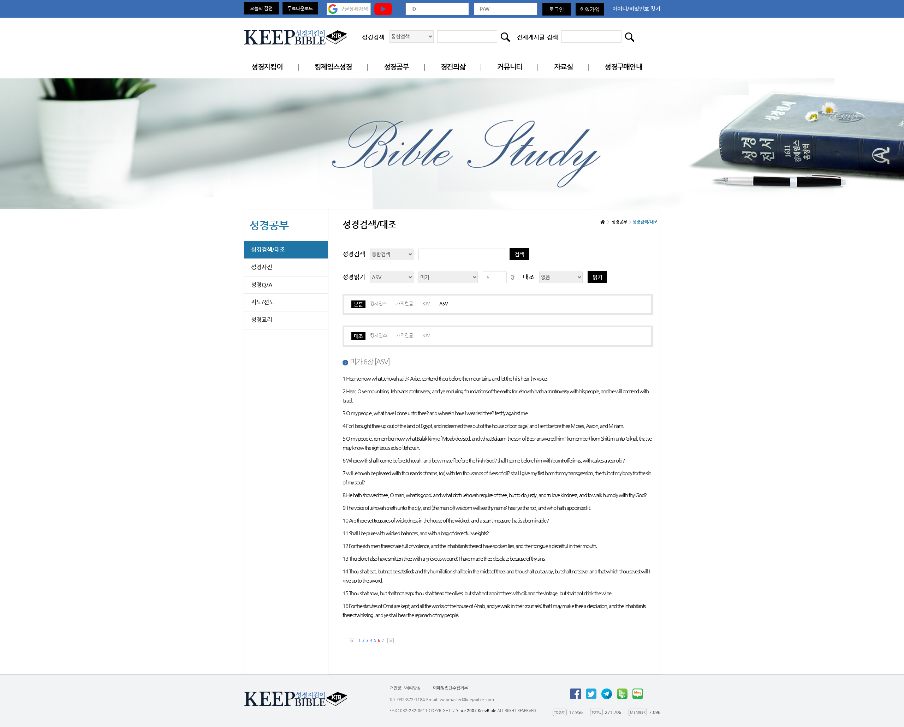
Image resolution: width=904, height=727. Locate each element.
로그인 (556, 9)
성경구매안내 (623, 67)
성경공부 (396, 67)
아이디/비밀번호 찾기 (636, 9)
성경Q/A (262, 284)
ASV (443, 303)
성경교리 (261, 319)
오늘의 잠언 (261, 8)
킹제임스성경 (333, 67)
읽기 (597, 277)
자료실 (563, 67)
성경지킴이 (267, 67)
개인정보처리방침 (405, 687)
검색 (519, 254)
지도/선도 (262, 302)
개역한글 (404, 303)
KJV (426, 303)
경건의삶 (453, 67)
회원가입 (590, 9)
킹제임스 (378, 303)
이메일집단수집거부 (450, 687)
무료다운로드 (300, 8)
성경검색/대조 (268, 249)
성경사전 (261, 267)
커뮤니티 (509, 67)
